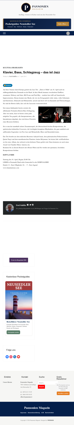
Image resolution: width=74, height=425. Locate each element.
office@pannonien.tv (26, 397)
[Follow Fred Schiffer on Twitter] (30, 205)
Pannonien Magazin (37, 407)
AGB (42, 413)
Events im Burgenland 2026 (18, 260)
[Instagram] (33, 205)
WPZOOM (51, 420)
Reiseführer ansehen (63, 393)
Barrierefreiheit (49, 413)
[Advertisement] (37, 52)
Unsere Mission (7, 382)
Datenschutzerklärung (34, 413)
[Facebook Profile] (28, 205)
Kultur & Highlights (13, 67)
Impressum (23, 413)
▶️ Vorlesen (7, 85)
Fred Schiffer (13, 76)
